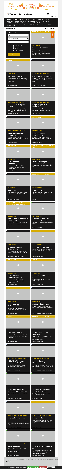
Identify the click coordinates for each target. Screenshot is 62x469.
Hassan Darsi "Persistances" (38, 362)
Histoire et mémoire (40, 219)
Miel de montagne (39, 162)
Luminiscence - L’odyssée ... (38, 134)
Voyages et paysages (41, 389)
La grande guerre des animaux (16, 419)
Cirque (34, 19)
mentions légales (50, 459)
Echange (23, 21)
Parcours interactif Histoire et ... (15, 248)
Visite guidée (11, 25)
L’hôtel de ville (38, 190)
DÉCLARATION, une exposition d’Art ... (16, 362)
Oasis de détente (15, 446)
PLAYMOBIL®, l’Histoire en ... (42, 447)
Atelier (27, 19)
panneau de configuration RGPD (31, 461)
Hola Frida (12, 190)
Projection (32, 24)
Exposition (46, 21)
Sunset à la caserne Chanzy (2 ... (40, 49)
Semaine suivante (49, 28)
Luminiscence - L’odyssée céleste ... (16, 276)
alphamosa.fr (54, 465)
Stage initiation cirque (41, 76)
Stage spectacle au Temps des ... (15, 134)
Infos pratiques (25, 14)
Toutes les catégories (15, 19)
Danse (17, 21)
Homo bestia (37, 418)
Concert (10, 21)
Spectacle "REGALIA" (17, 76)
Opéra (24, 24)
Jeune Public (35, 22)
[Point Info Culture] (31, 6)
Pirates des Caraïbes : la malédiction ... (18, 220)
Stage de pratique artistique (39, 106)
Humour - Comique (13, 22)
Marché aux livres (13, 24)
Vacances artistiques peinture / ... (16, 106)
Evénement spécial (34, 21)
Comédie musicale (44, 19)
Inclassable (25, 22)
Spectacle (40, 24)
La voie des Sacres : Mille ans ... (40, 333)
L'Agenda (12, 14)
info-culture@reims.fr (42, 459)
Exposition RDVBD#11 (17, 389)
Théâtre (49, 24)
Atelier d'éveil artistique (42, 304)
